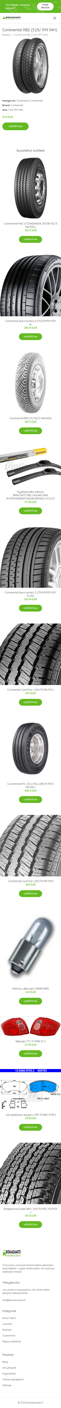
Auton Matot (9, 1318)
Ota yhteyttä (9, 1367)
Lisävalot (7, 1323)
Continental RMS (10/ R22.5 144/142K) (30, 418)
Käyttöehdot (9, 1373)
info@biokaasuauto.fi (14, 1300)
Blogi (5, 1361)
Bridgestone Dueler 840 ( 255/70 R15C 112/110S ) (30, 1210)
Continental (36, 100)
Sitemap (6, 1385)
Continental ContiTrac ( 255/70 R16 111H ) (30, 689)
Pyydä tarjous (45, 6)
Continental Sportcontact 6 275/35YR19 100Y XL (30, 322)
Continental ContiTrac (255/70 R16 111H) (30, 881)
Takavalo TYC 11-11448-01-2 (30, 1041)
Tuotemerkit (22, 100)
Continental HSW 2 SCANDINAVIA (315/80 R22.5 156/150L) (30, 225)
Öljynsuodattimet (11, 1341)
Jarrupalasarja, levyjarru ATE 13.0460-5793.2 (30, 1114)
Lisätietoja (15, 126)
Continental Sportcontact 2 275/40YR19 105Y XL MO (30, 594)
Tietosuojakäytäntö (13, 1379)
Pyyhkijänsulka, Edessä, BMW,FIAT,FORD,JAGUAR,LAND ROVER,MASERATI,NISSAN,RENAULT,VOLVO (30, 495)
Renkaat (6, 1329)
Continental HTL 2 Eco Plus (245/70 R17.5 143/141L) (30, 785)
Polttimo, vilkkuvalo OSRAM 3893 (30, 988)
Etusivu (6, 34)
